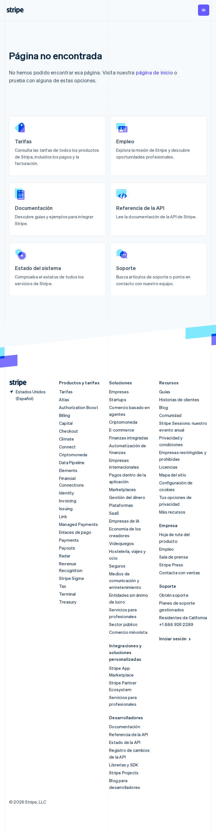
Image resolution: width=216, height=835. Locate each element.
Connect (67, 447)
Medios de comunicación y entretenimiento (125, 580)
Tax (62, 586)
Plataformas (121, 505)
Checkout (68, 431)
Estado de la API (124, 742)
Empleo (166, 549)
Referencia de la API (128, 734)
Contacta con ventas (179, 572)
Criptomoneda (73, 454)
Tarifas (66, 391)
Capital (66, 423)
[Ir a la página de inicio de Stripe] (16, 382)
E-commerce (121, 430)
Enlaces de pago (75, 532)
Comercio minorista (128, 632)
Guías (164, 391)
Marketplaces (122, 489)
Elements (68, 470)
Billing (64, 415)
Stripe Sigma (71, 578)
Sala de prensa (173, 557)
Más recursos (172, 512)
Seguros (117, 566)
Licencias (168, 467)
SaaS (114, 513)
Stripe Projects (123, 772)
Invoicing (67, 500)
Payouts (67, 548)
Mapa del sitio (172, 475)
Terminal (67, 594)
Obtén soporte (173, 595)
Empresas (119, 391)
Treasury (68, 602)
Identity (66, 493)
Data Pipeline (72, 462)
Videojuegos (121, 543)
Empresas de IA (124, 521)
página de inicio (154, 72)
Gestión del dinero (127, 497)
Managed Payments (78, 524)
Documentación (124, 726)
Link (63, 516)
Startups (117, 399)
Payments (69, 540)
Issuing (66, 508)
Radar (64, 556)
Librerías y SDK (123, 765)
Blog (163, 407)
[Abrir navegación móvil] (203, 10)
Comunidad (170, 415)
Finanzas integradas (128, 438)
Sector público (123, 624)
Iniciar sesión (172, 638)
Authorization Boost (78, 407)
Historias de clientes (179, 399)
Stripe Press (171, 565)
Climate (66, 439)
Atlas (64, 399)
